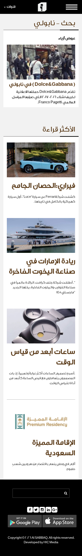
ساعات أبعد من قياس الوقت (43, 357)
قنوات (11, 7)
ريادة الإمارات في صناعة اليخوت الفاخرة (42, 266)
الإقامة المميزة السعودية (53, 448)
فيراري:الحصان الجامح (43, 186)
